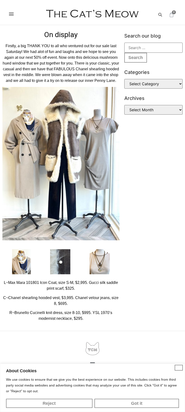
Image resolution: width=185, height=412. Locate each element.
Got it (136, 403)
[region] (92, 388)
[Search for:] (153, 48)
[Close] (179, 368)
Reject (49, 403)
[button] (11, 14)
